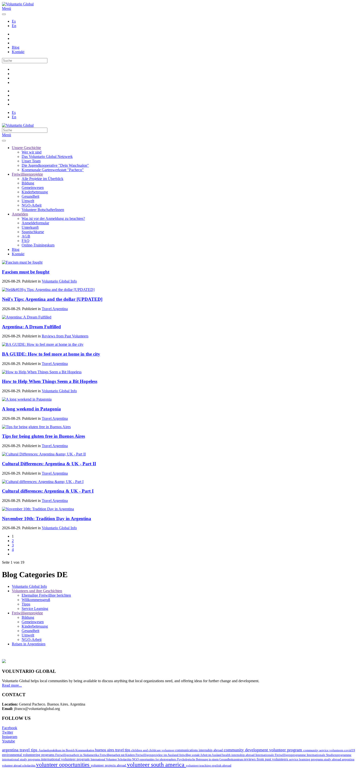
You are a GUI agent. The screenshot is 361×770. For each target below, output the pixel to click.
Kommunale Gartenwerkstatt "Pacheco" (53, 170)
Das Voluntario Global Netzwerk (47, 156)
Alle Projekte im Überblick (42, 179)
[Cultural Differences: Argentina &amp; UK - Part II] (44, 454)
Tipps (26, 604)
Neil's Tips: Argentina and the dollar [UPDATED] (52, 299)
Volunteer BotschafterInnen (43, 210)
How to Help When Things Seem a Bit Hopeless (49, 381)
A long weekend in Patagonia (31, 408)
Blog (15, 47)
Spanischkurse (33, 232)
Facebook (9, 728)
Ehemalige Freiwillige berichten (46, 595)
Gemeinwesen (33, 187)
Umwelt (28, 201)
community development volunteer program (263, 749)
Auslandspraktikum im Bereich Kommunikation (67, 750)
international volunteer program (66, 759)
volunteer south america (156, 764)
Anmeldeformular (35, 223)
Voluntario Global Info (59, 281)
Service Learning (35, 608)
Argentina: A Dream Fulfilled (31, 326)
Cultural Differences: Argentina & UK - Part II (49, 463)
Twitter (7, 732)
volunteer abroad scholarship (19, 765)
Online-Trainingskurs (38, 245)
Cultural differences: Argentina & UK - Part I (48, 491)
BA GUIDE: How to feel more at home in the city (51, 354)
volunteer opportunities (63, 765)
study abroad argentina (339, 759)
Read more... (12, 685)
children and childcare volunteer (153, 750)
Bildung (28, 183)
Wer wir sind (32, 152)
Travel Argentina (55, 309)
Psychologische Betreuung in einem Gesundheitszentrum (210, 759)
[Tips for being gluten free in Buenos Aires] (36, 427)
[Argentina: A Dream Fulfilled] (26, 317)
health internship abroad (238, 755)
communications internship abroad (199, 750)
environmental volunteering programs (28, 755)
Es (14, 21)
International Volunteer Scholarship (111, 759)
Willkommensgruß (36, 600)
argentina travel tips (20, 749)
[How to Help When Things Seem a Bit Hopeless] (42, 372)
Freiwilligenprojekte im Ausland (157, 755)
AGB (26, 236)
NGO (135, 759)
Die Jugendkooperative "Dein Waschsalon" (55, 165)
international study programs (21, 759)
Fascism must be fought (25, 271)
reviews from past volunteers (266, 759)
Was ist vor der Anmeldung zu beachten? (53, 218)
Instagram (9, 737)
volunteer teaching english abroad (208, 765)
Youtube (8, 741)
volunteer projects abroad (109, 765)
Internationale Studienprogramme (329, 755)
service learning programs (306, 759)
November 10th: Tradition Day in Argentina (46, 518)
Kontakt (18, 52)
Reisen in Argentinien (28, 644)
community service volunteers (323, 750)
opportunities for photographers (158, 759)
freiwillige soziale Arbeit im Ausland (200, 755)
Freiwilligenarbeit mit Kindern (118, 755)
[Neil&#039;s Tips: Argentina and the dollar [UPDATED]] (48, 289)
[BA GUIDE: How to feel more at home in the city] (42, 344)
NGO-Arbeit (32, 205)
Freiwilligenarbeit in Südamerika (77, 755)
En (14, 26)
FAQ (25, 241)
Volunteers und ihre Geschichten (37, 591)
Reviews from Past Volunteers (65, 336)
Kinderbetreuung (35, 192)
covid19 (349, 750)
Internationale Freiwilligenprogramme (281, 755)
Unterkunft (30, 227)
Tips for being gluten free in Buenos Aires (43, 436)
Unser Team (31, 161)
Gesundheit (30, 196)
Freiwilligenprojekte (27, 174)
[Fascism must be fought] (22, 262)
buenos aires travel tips (113, 750)
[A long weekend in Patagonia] (27, 399)
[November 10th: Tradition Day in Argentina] (38, 509)
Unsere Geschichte (26, 148)
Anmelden (20, 214)
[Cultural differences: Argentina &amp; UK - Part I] (42, 482)
